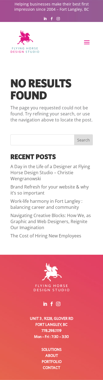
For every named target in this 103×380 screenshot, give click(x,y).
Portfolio (52, 362)
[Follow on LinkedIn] (45, 18)
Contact (51, 368)
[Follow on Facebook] (51, 18)
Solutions (51, 350)
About (51, 356)
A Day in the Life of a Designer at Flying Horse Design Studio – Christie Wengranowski (50, 172)
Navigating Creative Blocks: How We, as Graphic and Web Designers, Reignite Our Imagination (50, 221)
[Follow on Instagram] (58, 18)
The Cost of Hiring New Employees (45, 236)
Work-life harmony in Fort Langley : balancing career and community (46, 204)
